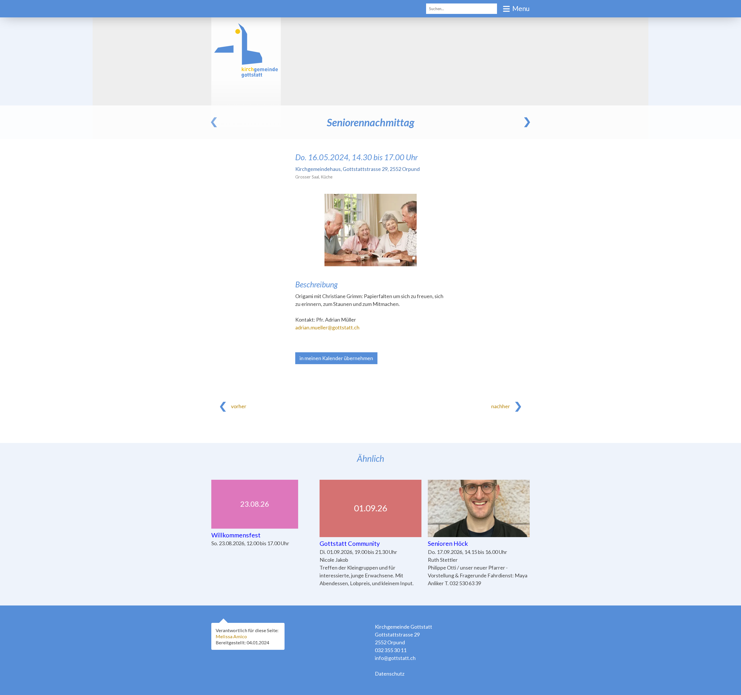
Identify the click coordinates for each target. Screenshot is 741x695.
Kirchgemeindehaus (357, 169)
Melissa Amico (231, 636)
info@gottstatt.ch (395, 658)
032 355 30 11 (390, 650)
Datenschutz (389, 673)
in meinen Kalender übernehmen (336, 358)
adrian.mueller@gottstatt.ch (327, 327)
